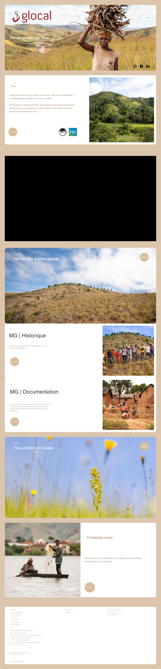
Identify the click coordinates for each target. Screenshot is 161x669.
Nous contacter (15, 622)
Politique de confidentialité (114, 609)
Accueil (13, 609)
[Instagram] (135, 66)
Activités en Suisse (16, 614)
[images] (63, 132)
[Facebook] (141, 66)
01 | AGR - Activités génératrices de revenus (21, 630)
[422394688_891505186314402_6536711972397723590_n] (73, 132)
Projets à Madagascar (17, 612)
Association (14, 617)
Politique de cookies (112, 612)
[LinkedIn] (147, 66)
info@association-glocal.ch (17, 661)
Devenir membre (15, 624)
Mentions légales (111, 614)
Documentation (15, 619)
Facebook (67, 612)
